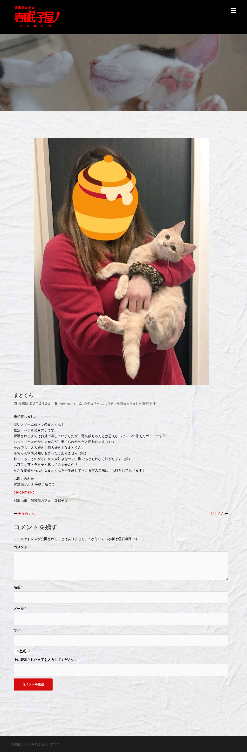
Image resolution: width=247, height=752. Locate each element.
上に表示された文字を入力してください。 (46, 659)
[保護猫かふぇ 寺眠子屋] (37, 16)
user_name (67, 403)
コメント (20, 547)
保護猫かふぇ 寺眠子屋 (27, 744)
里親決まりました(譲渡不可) (136, 403)
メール (20, 608)
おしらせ (107, 403)
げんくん (217, 513)
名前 (18, 587)
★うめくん (26, 513)
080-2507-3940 (24, 492)
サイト (19, 630)
